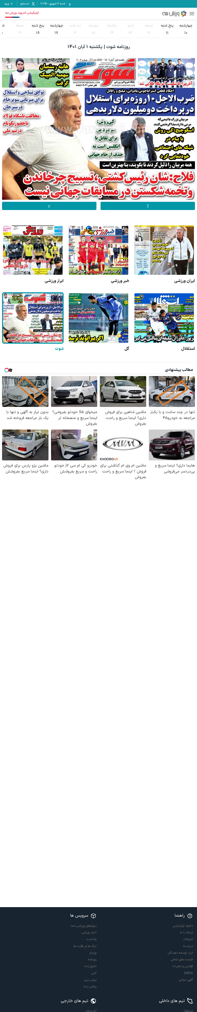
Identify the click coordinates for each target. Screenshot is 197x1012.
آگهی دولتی (186, 980)
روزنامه (92, 959)
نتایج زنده (90, 966)
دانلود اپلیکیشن (183, 926)
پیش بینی (90, 980)
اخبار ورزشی (89, 932)
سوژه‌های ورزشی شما (83, 926)
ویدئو (93, 953)
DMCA (188, 973)
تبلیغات (188, 939)
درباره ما (188, 946)
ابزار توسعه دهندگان (180, 953)
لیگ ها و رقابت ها (84, 946)
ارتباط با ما (186, 932)
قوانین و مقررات (182, 966)
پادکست (91, 939)
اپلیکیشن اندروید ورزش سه (22, 13)
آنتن (93, 973)
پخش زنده (90, 986)
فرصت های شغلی (182, 959)
